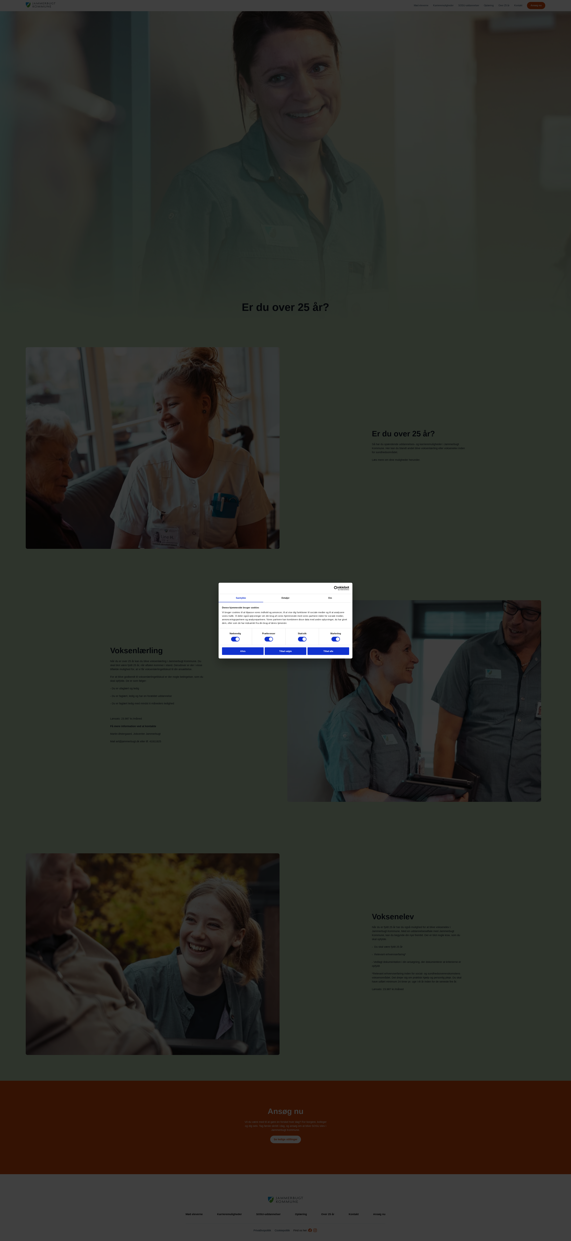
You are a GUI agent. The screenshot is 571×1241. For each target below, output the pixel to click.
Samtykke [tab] (241, 597)
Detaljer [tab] (285, 597)
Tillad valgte (285, 651)
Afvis (243, 651)
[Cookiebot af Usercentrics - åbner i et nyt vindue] (336, 588)
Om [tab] (330, 597)
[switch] (269, 639)
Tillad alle (328, 651)
